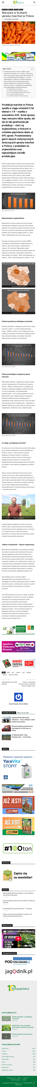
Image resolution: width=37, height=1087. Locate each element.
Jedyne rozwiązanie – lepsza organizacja (18, 95)
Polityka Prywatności (16, 1080)
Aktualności (13, 6)
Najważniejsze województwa (15, 89)
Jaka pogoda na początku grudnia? (9, 683)
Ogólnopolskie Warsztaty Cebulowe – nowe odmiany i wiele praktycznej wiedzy (23, 720)
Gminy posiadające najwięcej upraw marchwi (19, 92)
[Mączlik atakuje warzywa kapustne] (6, 1036)
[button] (3, 2)
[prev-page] (3, 744)
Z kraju (21, 9)
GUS (13, 672)
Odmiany (16, 9)
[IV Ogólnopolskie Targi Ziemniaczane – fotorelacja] (6, 737)
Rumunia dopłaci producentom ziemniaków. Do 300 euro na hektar (22, 728)
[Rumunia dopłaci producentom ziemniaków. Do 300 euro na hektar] (6, 728)
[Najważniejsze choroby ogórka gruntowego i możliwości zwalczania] (6, 1028)
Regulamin (25, 1078)
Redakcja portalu (11, 1078)
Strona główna (5, 6)
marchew (18, 672)
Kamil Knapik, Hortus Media (11, 19)
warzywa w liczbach (13, 674)
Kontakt (24, 1080)
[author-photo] (18, 701)
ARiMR (8, 672)
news (23, 672)
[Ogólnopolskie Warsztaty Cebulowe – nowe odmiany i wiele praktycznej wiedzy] (6, 720)
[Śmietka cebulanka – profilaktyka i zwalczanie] (6, 1018)
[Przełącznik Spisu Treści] (31, 69)
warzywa (5, 674)
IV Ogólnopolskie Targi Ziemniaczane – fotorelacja (17, 908)
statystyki (28, 672)
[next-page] (6, 744)
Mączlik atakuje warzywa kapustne (22, 1034)
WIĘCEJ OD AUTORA (23, 713)
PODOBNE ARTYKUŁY (9, 713)
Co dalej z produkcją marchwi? (16, 94)
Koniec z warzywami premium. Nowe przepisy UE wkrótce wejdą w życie (27, 684)
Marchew (11, 9)
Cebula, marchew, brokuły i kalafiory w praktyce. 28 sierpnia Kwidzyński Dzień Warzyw (17, 915)
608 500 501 (18, 1085)
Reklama (19, 1078)
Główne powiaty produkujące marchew (18, 90)
